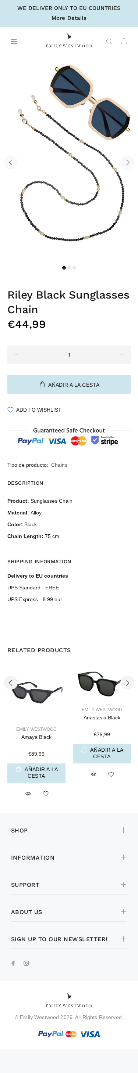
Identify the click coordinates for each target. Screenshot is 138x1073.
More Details (69, 18)
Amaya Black (36, 737)
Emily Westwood (36, 729)
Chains (59, 465)
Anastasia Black (102, 717)
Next (127, 162)
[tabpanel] (69, 158)
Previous (11, 162)
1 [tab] (64, 268)
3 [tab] (74, 268)
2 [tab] (69, 268)
